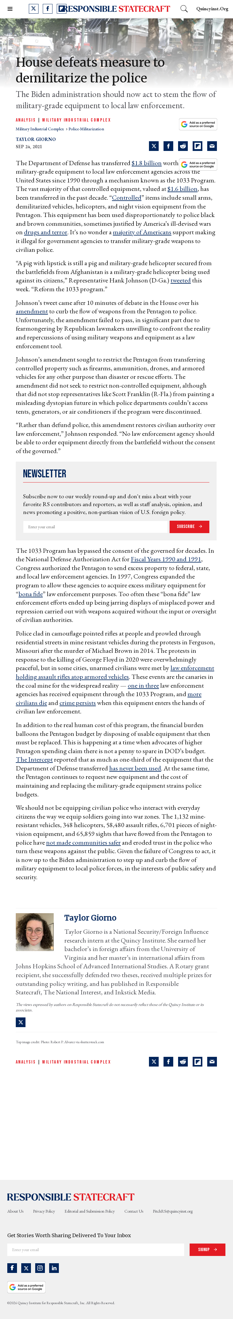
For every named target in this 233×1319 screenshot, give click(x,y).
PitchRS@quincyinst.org (173, 1211)
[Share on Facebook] (168, 146)
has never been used (135, 768)
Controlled (126, 197)
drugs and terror (45, 232)
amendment (32, 311)
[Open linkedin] (54, 1268)
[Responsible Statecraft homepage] (71, 1196)
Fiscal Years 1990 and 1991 (166, 559)
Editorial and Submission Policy (90, 1211)
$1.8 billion (147, 163)
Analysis (26, 120)
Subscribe (186, 526)
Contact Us (133, 1211)
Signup (204, 1250)
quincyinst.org (212, 8)
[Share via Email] (212, 146)
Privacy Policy (44, 1211)
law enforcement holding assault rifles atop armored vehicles (115, 672)
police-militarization (86, 129)
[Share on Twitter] (154, 146)
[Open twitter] (34, 9)
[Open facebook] (47, 9)
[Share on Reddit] (183, 146)
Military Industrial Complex (76, 120)
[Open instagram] (40, 1268)
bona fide (31, 593)
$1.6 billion (182, 188)
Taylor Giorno (36, 139)
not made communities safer (83, 842)
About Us (15, 1211)
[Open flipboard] (61, 9)
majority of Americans (142, 232)
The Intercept (34, 759)
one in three (143, 685)
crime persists (77, 702)
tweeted (181, 280)
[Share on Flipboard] (197, 146)
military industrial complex (40, 129)
